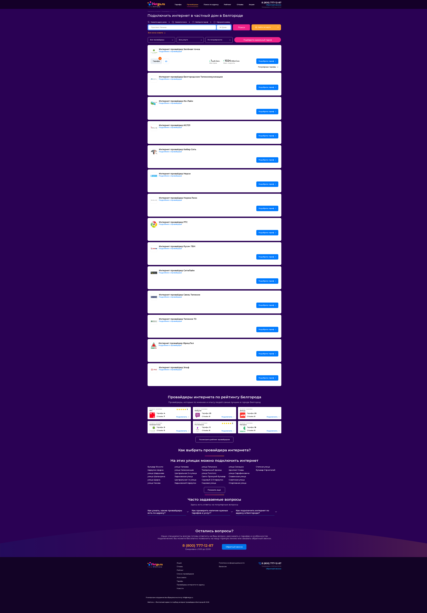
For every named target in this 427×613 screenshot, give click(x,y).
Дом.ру (242, 411)
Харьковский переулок (185, 483)
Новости (180, 588)
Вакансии (223, 567)
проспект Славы (236, 470)
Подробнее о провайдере (170, 51)
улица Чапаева (182, 467)
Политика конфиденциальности (232, 563)
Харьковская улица (184, 476)
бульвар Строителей (265, 470)
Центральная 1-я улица (185, 480)
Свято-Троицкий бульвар (214, 476)
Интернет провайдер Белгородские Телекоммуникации (191, 77)
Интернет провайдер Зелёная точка (179, 49)
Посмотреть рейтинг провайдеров (214, 440)
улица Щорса (154, 480)
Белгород (156, 6)
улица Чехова (154, 483)
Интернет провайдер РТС (173, 222)
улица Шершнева (156, 473)
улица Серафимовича (239, 473)
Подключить (181, 417)
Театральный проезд (212, 470)
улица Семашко (236, 467)
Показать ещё (214, 490)
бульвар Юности (155, 467)
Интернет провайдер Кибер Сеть (177, 149)
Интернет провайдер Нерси (175, 174)
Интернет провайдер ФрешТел (176, 343)
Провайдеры (192, 5)
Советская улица (237, 480)
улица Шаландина (156, 476)
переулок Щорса (155, 470)
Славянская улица (237, 476)
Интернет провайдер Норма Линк (178, 198)
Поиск (241, 27)
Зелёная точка (154, 425)
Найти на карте (264, 27)
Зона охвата (181, 578)
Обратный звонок (234, 547)
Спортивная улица (237, 483)
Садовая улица (209, 483)
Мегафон (243, 425)
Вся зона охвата (155, 33)
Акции (251, 5)
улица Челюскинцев (184, 470)
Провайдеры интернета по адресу (191, 585)
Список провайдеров (185, 574)
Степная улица (263, 467)
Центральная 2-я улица (186, 473)
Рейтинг (227, 5)
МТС (150, 411)
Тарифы (178, 5)
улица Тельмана (209, 467)
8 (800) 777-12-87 (271, 2)
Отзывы (240, 5)
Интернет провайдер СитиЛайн (177, 270)
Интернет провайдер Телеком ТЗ (177, 319)
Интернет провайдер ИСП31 (174, 125)
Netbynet (198, 411)
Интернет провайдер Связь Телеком (179, 295)
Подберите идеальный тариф (257, 40)
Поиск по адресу (211, 5)
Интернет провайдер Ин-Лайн (176, 101)
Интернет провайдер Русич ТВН (177, 246)
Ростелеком (199, 425)
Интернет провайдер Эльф (174, 367)
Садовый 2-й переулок (212, 480)
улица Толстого (209, 473)
